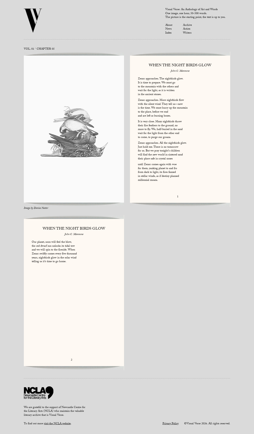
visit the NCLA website (57, 423)
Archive (187, 25)
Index (168, 33)
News (168, 29)
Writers (187, 33)
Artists (186, 29)
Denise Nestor (41, 208)
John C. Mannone (180, 71)
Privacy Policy (171, 423)
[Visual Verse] (33, 21)
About (168, 25)
